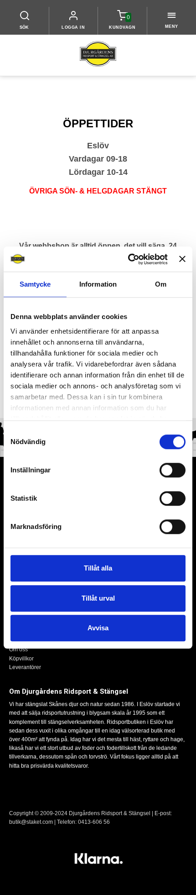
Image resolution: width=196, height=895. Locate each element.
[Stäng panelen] (182, 259)
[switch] (173, 470)
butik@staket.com (31, 822)
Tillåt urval (98, 598)
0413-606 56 (94, 822)
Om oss (18, 649)
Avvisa (98, 628)
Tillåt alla (98, 568)
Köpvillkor (21, 658)
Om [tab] (160, 284)
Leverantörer (25, 667)
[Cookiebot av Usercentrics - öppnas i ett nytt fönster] (128, 259)
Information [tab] (98, 284)
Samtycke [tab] (35, 284)
